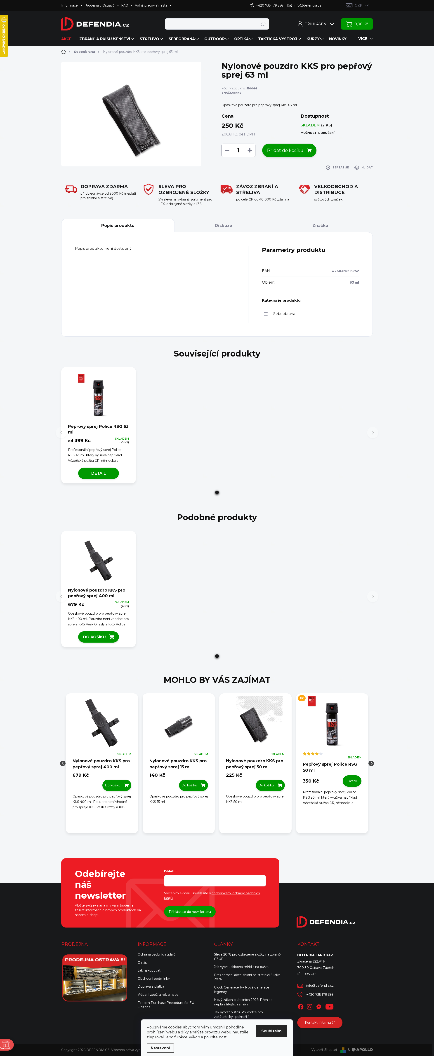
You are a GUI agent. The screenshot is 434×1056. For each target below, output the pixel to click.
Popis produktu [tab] (117, 225)
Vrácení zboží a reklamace (158, 995)
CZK (358, 5)
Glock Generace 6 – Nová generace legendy (241, 989)
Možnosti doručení (318, 133)
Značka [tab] (320, 225)
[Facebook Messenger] (318, 1005)
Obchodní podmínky (154, 979)
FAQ (124, 5)
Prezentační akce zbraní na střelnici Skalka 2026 (247, 977)
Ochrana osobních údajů (156, 954)
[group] (102, 763)
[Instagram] (309, 1005)
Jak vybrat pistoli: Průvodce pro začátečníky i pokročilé (238, 1014)
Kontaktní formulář (320, 1023)
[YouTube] (329, 1005)
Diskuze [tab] (223, 225)
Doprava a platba (151, 986)
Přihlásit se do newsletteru (190, 912)
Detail (98, 473)
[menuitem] (68, 39)
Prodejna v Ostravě (99, 5)
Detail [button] (352, 781)
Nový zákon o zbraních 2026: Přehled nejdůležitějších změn (243, 1002)
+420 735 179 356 (319, 995)
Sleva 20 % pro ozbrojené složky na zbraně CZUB (247, 956)
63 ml (354, 282)
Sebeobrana (284, 314)
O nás (142, 962)
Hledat (263, 24)
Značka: (231, 92)
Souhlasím (271, 1031)
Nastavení (160, 1048)
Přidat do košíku (285, 150)
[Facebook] (300, 1005)
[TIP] (332, 725)
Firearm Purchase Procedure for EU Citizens (166, 1005)
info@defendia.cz (320, 986)
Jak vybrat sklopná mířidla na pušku (241, 967)
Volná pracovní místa (151, 5)
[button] (217, 492)
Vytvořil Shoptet (324, 1050)
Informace (69, 5)
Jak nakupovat (149, 970)
